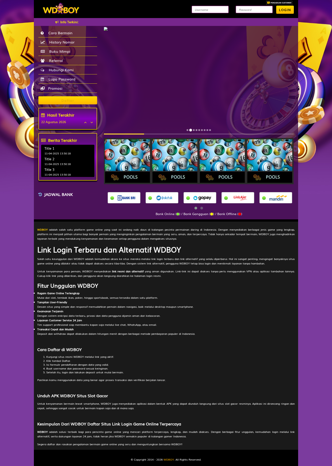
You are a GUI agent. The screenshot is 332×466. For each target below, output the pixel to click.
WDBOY (169, 459)
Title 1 (49, 148)
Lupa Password (60, 79)
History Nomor (61, 42)
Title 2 (49, 158)
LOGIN (285, 9)
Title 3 (49, 169)
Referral (55, 60)
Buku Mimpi (58, 51)
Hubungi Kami (60, 69)
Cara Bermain (59, 32)
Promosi (54, 88)
